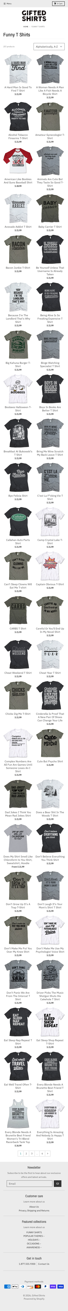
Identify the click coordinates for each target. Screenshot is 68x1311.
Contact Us (43, 1263)
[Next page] (47, 1153)
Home (25, 27)
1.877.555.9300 (27, 1263)
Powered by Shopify (34, 1298)
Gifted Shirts (38, 1295)
